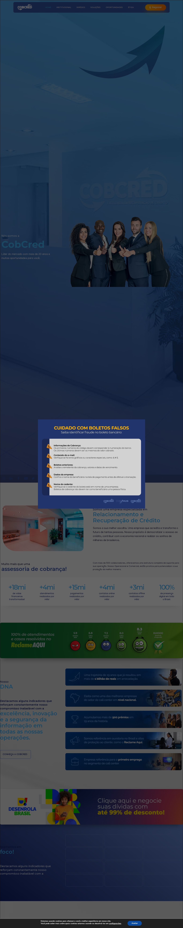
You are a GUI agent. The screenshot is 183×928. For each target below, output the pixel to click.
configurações (115, 923)
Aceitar (135, 923)
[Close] (146, 417)
